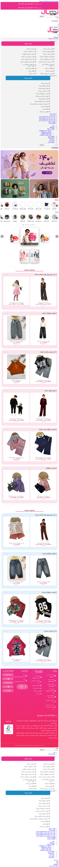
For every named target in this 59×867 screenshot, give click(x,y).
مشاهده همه (5, 274)
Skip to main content (53, 1)
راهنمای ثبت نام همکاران (45, 130)
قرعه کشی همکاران (46, 133)
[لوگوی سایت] (49, 14)
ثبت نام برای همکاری (46, 132)
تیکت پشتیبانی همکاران (45, 134)
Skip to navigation (43, 1)
